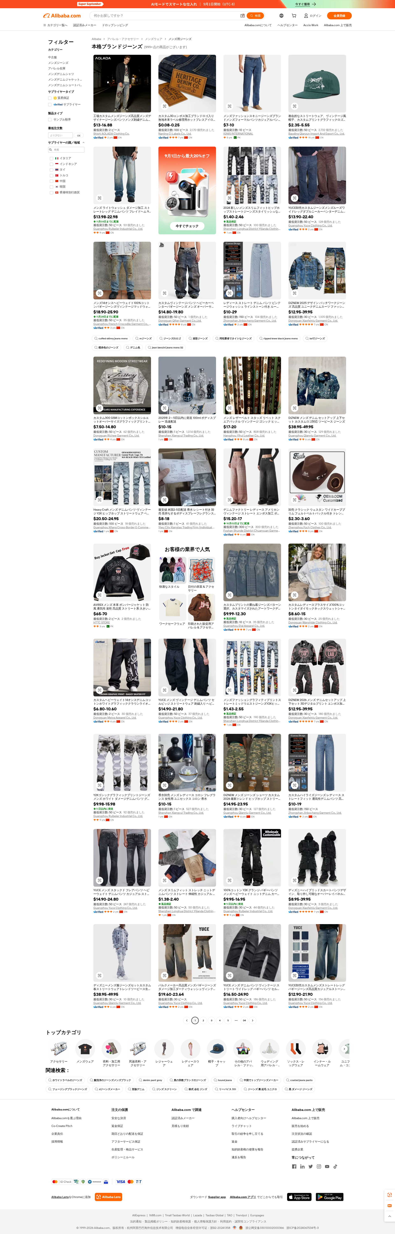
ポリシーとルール (123, 1157)
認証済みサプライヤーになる (310, 1141)
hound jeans (225, 1080)
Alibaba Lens (60, 1197)
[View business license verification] (235, 1228)
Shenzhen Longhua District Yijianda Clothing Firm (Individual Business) (252, 228)
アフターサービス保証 (126, 1141)
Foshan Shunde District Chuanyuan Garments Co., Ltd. (252, 530)
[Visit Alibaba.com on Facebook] (294, 1166)
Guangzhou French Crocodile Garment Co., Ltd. (122, 324)
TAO (229, 1215)
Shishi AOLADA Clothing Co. (111, 133)
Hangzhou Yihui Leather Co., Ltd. (244, 435)
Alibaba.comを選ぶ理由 (66, 1118)
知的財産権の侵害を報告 (247, 1149)
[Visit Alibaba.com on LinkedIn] (302, 1166)
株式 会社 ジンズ (198, 1089)
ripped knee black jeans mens (281, 338)
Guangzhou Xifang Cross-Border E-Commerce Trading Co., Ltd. (122, 527)
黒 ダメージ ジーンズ (300, 1089)
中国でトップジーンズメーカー (261, 1080)
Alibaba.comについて (65, 1109)
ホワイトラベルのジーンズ (67, 1080)
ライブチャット (242, 1126)
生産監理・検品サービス (127, 1149)
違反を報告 (239, 1157)
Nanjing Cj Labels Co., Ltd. (174, 133)
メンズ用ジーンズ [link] (180, 39)
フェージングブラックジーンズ (69, 1089)
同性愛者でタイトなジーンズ (236, 338)
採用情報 (57, 1141)
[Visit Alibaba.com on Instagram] (318, 1166)
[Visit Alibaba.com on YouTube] (327, 1166)
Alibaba (96, 39)
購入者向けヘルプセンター (249, 1118)
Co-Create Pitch (61, 1126)
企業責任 (57, 1133)
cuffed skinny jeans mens (113, 338)
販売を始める (300, 1126)
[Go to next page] (252, 1020)
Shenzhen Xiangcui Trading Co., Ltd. (181, 435)
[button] (242, 15)
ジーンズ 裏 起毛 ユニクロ (262, 1089)
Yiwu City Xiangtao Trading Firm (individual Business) (187, 527)
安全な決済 (119, 1118)
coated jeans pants (301, 1080)
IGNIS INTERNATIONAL (238, 133)
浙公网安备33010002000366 (264, 1227)
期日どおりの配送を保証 (127, 1133)
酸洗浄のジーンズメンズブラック (112, 1080)
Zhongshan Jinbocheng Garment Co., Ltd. (249, 320)
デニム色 (135, 347)
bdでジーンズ (317, 338)
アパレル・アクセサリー (123, 39)
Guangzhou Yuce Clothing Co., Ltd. (310, 225)
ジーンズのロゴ (172, 338)
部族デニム (138, 1089)
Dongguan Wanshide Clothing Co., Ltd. (312, 622)
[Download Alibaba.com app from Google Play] (330, 1197)
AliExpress (138, 1215)
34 (244, 1020)
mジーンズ (145, 338)
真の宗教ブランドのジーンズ (190, 1080)
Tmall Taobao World (177, 1215)
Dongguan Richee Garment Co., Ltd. (116, 435)
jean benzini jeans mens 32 (167, 347)
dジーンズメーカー (109, 1089)
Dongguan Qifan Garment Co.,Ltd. (179, 320)
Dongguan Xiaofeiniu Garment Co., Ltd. (313, 320)
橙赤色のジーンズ (108, 347)
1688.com (155, 1215)
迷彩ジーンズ (200, 338)
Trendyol (241, 1215)
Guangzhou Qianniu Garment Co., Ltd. (312, 435)
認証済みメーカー (183, 1118)
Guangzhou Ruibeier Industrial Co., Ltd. (118, 228)
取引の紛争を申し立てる (247, 1133)
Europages (257, 1215)
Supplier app (217, 1197)
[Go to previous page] (187, 1020)
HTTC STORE (101, 622)
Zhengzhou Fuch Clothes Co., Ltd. (309, 527)
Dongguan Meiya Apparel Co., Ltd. (114, 717)
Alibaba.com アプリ (243, 1197)
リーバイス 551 (227, 1089)
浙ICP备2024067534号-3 (302, 1227)
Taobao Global (214, 1215)
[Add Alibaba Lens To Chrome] (108, 1197)
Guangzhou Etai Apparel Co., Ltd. (244, 625)
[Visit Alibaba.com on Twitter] (310, 1166)
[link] (389, 1195)
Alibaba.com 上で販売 (305, 1118)
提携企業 (297, 1149)
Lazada (197, 1215)
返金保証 (117, 1126)
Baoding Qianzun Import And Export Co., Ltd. (316, 133)
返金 (234, 1141)
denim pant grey (152, 1080)
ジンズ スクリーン (166, 1089)
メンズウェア (153, 39)
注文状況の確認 (302, 1133)
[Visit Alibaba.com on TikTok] (335, 1166)
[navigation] (66, 530)
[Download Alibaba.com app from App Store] (299, 1197)
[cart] (295, 16)
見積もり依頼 (180, 1126)
